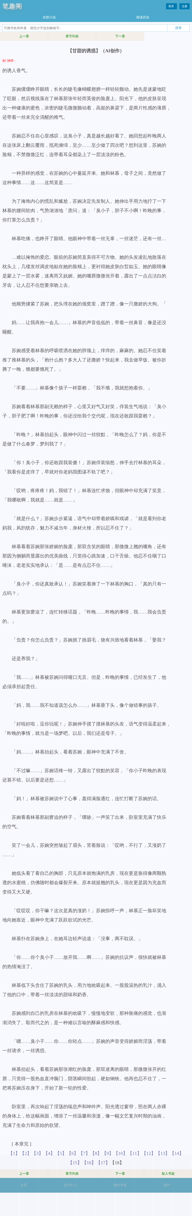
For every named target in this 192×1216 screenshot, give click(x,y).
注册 (184, 6)
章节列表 (72, 36)
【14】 (177, 1153)
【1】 (14, 1153)
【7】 (84, 1153)
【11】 (135, 1153)
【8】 (96, 1153)
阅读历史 (142, 17)
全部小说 (49, 17)
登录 (171, 6)
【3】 (37, 1153)
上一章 (24, 36)
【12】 (149, 1153)
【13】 (163, 1153)
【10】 (121, 1153)
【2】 (26, 1153)
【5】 (61, 1153)
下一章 (120, 36)
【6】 (72, 1153)
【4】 (49, 1153)
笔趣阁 (12, 6)
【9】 (108, 1153)
